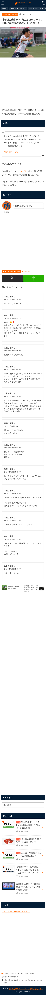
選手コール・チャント (18, 8)
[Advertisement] (23, 82)
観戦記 (4, 8)
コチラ (23, 171)
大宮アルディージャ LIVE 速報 (16, 911)
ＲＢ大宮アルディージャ (26, 973)
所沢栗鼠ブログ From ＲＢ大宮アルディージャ (26, 989)
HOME (5, 973)
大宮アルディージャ (11, 152)
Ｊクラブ (13, 973)
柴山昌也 (27, 271)
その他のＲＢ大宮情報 (10, 14)
